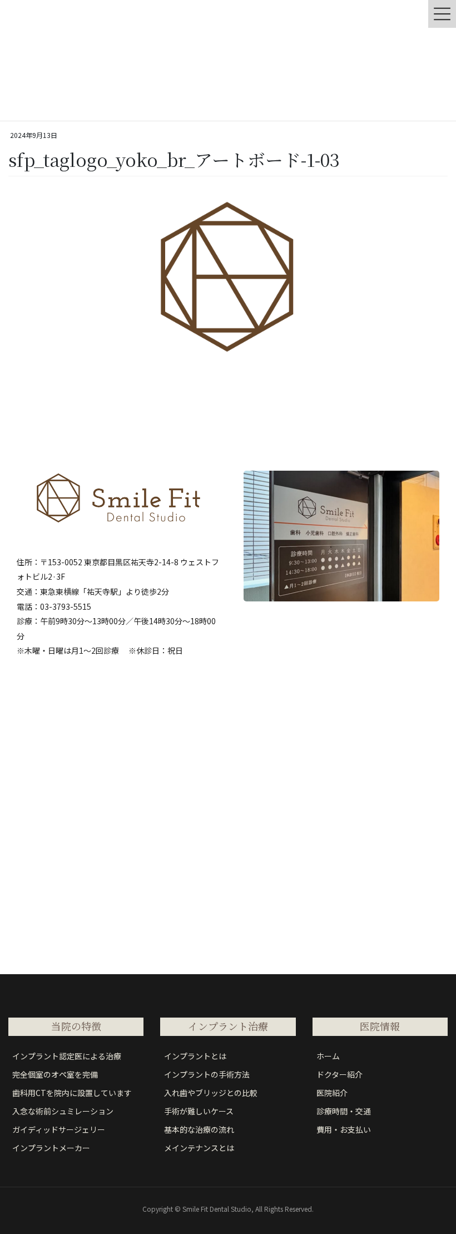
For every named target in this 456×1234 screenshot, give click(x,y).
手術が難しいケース (199, 1111)
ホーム (328, 1056)
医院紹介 (332, 1092)
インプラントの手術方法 (207, 1074)
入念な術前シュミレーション (62, 1111)
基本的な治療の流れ (199, 1129)
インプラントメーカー (51, 1147)
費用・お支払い (343, 1129)
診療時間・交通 (343, 1111)
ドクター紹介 (339, 1074)
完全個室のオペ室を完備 (55, 1074)
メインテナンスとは (199, 1147)
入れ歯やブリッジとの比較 (210, 1092)
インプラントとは (195, 1056)
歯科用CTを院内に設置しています (72, 1092)
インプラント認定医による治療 (66, 1056)
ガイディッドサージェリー (58, 1129)
